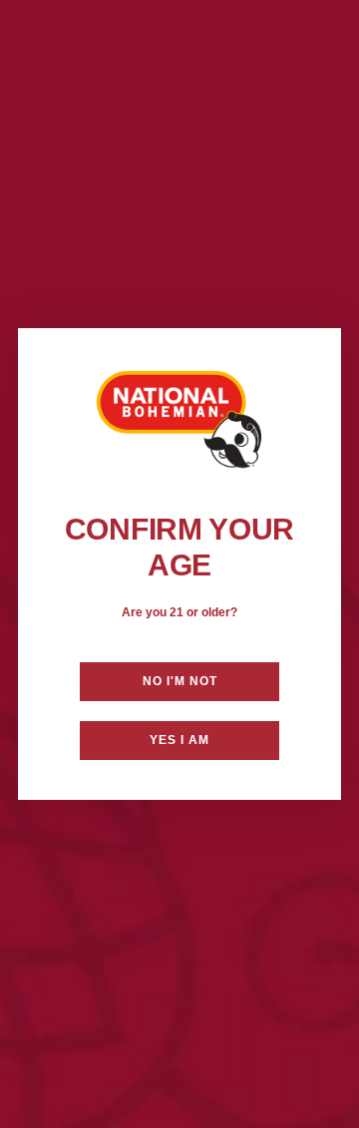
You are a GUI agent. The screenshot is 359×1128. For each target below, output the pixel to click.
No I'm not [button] (180, 681)
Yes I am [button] (179, 740)
